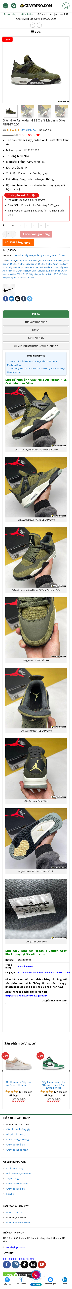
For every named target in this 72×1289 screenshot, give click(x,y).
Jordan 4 (45, 255)
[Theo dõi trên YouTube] (42, 1265)
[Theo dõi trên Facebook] (7, 1265)
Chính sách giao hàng (17, 1139)
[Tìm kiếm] (13, 6)
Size (5, 225)
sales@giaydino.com (16, 1247)
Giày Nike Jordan (32, 255)
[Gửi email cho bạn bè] (17, 299)
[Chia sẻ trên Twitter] (11, 299)
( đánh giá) (29, 129)
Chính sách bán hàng (17, 1183)
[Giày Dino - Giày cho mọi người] (36, 6)
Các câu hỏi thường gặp (18, 1129)
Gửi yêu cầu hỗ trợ (15, 1134)
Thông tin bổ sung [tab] (36, 322)
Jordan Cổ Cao (58, 255)
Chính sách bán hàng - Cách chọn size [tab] (36, 346)
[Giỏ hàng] (65, 6)
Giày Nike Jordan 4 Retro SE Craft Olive (48, 274)
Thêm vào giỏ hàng (36, 234)
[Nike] (9, 290)
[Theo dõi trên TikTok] (24, 1265)
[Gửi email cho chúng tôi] (33, 1265)
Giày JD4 (11, 260)
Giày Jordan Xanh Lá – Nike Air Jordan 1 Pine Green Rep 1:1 (53, 1085)
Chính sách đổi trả (15, 1144)
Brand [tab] (36, 330)
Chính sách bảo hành (17, 1149)
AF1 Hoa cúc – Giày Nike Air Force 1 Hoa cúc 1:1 (18, 1083)
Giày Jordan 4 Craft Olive (51, 260)
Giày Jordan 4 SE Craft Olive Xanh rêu (44, 263)
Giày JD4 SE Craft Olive (27, 260)
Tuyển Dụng (12, 1178)
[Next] (69, 1078)
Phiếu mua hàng (14, 1168)
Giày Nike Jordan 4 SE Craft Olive (18, 277)
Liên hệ (10, 1193)
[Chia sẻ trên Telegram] (29, 299)
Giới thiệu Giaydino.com (18, 1173)
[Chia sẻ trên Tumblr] (23, 299)
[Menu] (5, 6)
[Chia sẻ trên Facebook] (5, 299)
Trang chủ (10, 14)
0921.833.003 (10, 1259)
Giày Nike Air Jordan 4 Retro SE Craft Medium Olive (33, 267)
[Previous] (2, 1078)
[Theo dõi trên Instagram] (16, 1265)
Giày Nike (27, 14)
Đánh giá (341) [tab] (36, 338)
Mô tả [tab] (36, 313)
